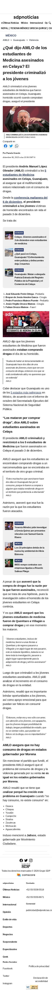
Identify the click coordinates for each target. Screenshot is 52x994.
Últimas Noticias (11, 23)
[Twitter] (11, 146)
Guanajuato (19, 40)
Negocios (8, 934)
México (24, 23)
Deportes (7, 927)
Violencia (34, 40)
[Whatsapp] (16, 146)
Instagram (7, 983)
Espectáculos (10, 949)
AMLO (6, 40)
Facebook (7, 968)
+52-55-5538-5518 (35, 889)
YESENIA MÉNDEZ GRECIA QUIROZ (28, 28)
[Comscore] (26, 875)
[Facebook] (5, 146)
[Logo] (26, 17)
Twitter (6, 976)
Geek (5, 957)
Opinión (7, 912)
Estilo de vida (9, 919)
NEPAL (4, 28)
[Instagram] (30, 860)
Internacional (36, 23)
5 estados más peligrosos (26, 392)
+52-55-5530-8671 (35, 897)
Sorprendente (10, 942)
